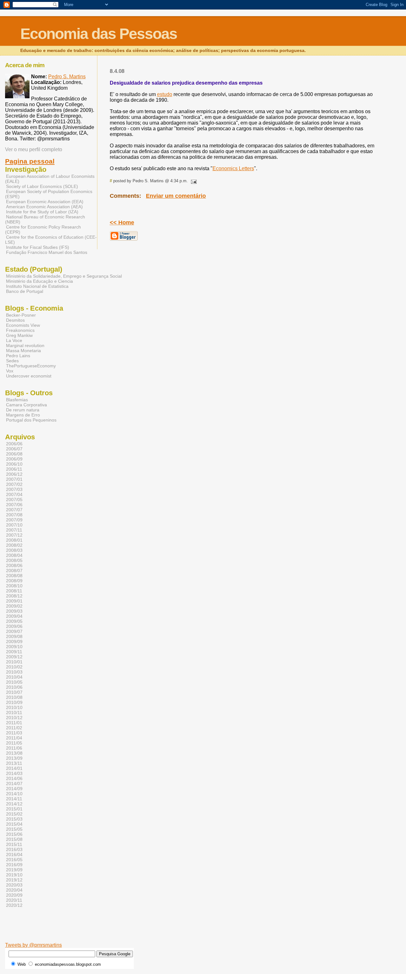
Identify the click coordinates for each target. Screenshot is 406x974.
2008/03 (14, 550)
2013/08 (14, 753)
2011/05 (14, 742)
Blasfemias (17, 399)
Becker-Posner (21, 315)
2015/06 (14, 834)
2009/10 (14, 646)
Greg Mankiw (19, 335)
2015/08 (14, 839)
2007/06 (14, 504)
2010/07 (14, 692)
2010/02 (14, 666)
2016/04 (14, 854)
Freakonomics (20, 330)
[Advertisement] (178, 932)
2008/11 (14, 590)
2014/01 (14, 768)
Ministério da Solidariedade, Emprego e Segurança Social (64, 276)
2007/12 (14, 535)
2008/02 (14, 545)
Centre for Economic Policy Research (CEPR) (43, 229)
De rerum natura (22, 409)
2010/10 (14, 707)
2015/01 (14, 808)
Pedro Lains (18, 355)
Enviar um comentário (176, 196)
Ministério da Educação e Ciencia (39, 281)
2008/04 (14, 555)
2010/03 (14, 671)
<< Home (122, 222)
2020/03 (14, 884)
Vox (9, 370)
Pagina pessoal (30, 161)
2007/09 (14, 519)
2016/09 (14, 864)
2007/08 (14, 514)
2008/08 (14, 575)
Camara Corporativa (26, 404)
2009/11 (14, 651)
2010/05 (14, 682)
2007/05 (14, 499)
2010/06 (14, 687)
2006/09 (14, 458)
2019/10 (14, 874)
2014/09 (14, 788)
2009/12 (14, 656)
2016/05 (14, 859)
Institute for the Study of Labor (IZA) (42, 211)
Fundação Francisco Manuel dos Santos (46, 252)
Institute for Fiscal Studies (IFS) (37, 247)
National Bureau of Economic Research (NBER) (45, 219)
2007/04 (14, 494)
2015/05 (14, 829)
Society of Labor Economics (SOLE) (42, 186)
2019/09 (14, 869)
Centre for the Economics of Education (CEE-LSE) (51, 240)
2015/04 (14, 824)
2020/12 (14, 905)
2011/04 (14, 737)
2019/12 (14, 879)
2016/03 (14, 849)
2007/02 (14, 484)
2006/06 (14, 443)
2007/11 (14, 529)
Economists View (23, 325)
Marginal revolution (25, 345)
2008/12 (14, 595)
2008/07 (14, 570)
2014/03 (14, 773)
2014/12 (14, 803)
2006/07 (14, 448)
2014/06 (14, 778)
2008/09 (14, 580)
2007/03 (14, 489)
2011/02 (14, 727)
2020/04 (14, 890)
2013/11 (14, 763)
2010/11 (14, 712)
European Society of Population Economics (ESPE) (48, 194)
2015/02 (14, 813)
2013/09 (14, 758)
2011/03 (14, 732)
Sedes (12, 360)
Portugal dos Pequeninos (31, 419)
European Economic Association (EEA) (44, 201)
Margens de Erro (23, 414)
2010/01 (14, 661)
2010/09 (14, 702)
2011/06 (14, 748)
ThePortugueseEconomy (31, 365)
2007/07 (14, 509)
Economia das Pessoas (98, 33)
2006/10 (14, 464)
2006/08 (14, 453)
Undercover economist (28, 375)
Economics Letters (233, 168)
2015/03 (14, 819)
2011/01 (14, 722)
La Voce (14, 340)
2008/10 (14, 585)
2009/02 (14, 606)
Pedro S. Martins (67, 76)
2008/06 (14, 565)
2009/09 (14, 641)
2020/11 (14, 900)
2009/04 (14, 616)
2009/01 (14, 600)
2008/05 (14, 560)
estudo (164, 94)
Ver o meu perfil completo (33, 149)
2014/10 (14, 793)
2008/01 (14, 540)
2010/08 (14, 697)
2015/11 (14, 844)
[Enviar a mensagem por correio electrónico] (193, 180)
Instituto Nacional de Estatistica (37, 286)
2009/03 (14, 611)
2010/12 (14, 717)
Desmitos (15, 320)
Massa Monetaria (23, 350)
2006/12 (14, 474)
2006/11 (14, 469)
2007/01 (14, 479)
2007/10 (14, 524)
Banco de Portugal (24, 291)
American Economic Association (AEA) (44, 206)
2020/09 (14, 895)
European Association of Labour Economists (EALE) (50, 179)
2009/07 (14, 631)
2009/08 (14, 636)
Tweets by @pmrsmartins (33, 945)
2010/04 (14, 677)
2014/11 (14, 798)
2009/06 (14, 626)
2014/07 (14, 783)
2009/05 (14, 621)
